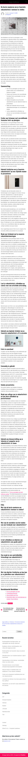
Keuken (4, 705)
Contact (4, 722)
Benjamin (8, 14)
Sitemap (4, 725)
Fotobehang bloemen (12, 593)
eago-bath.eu (14, 1)
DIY (3, 697)
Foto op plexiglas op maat (13, 591)
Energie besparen (6, 699)
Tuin (3, 714)
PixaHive (23, 755)
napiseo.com (7, 741)
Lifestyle (4, 708)
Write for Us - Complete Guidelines (11, 728)
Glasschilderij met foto (12, 595)
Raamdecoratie (6, 711)
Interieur (10, 603)
